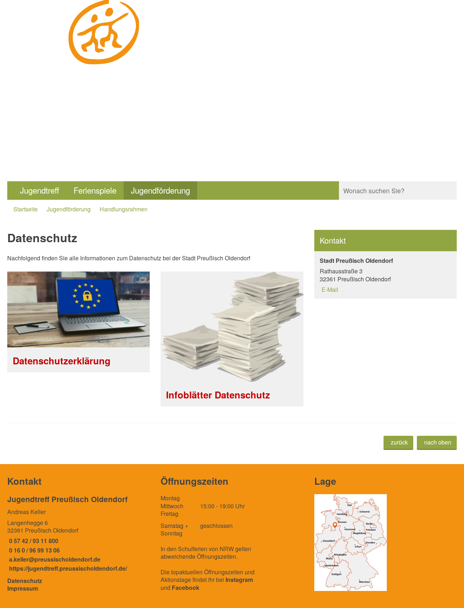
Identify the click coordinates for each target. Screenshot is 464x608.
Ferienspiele (95, 190)
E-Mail (329, 289)
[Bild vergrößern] (350, 542)
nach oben (437, 442)
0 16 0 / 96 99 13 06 (33, 550)
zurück (399, 442)
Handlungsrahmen (124, 209)
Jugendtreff (39, 190)
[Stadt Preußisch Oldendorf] (385, 275)
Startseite (25, 209)
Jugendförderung (160, 190)
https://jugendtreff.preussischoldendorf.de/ (67, 568)
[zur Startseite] (105, 74)
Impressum (22, 588)
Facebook (185, 587)
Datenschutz (24, 580)
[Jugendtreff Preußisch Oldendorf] (78, 533)
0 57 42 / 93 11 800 (32, 541)
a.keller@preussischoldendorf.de (53, 559)
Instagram (239, 579)
